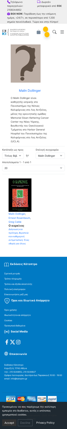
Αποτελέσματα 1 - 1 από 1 (16, 162)
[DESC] (27, 156)
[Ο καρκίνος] (20, 194)
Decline (25, 423)
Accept (9, 423)
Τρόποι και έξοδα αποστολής (18, 284)
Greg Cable (15, 221)
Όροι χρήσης (10, 310)
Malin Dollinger (17, 213)
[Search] (54, 32)
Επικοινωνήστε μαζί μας (16, 294)
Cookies (8, 320)
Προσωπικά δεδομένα (14, 325)
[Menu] (62, 32)
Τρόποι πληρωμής (13, 278)
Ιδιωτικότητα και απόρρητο (17, 315)
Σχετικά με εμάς (12, 273)
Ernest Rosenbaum (19, 217)
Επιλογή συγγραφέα (47, 149)
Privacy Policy (45, 422)
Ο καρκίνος (16, 225)
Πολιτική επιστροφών (15, 289)
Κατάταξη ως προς (12, 149)
